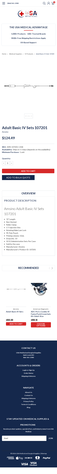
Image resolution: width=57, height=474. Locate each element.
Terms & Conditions (28, 404)
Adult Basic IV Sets (14, 311)
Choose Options (40, 325)
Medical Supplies (15, 54)
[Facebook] (3, 184)
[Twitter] (13, 184)
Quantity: (6, 158)
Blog (28, 407)
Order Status (28, 373)
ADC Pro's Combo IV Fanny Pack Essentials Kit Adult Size (41, 313)
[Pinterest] (20, 184)
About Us (28, 392)
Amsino (5, 132)
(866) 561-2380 (13, 3)
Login (25, 370)
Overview (28, 193)
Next (52, 268)
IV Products (29, 54)
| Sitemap (43, 453)
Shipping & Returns (28, 376)
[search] (43, 3)
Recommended (28, 267)
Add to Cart (16, 324)
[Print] (10, 184)
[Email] (6, 184)
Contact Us (28, 395)
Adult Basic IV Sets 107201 (45, 54)
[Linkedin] (16, 184)
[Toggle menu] (3, 4)
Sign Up (31, 370)
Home (4, 54)
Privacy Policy (28, 401)
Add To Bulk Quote (18, 177)
